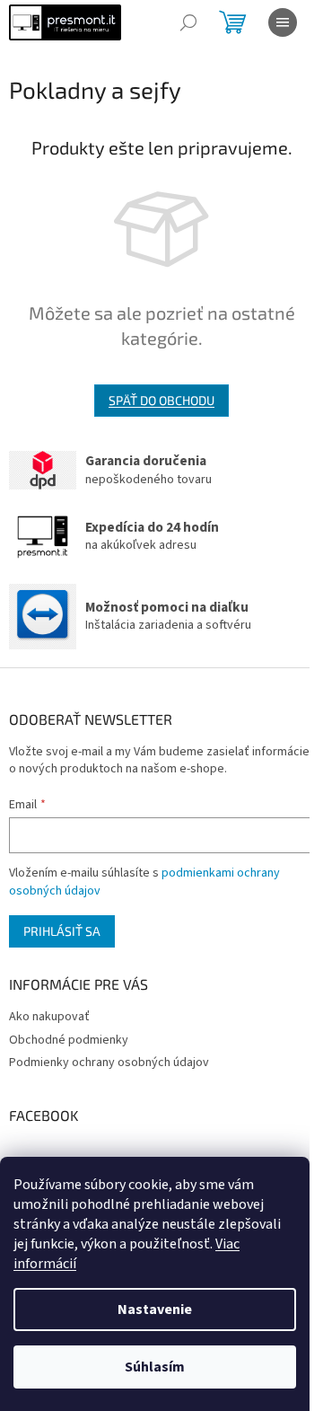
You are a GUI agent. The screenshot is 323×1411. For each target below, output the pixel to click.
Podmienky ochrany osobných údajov (109, 1062)
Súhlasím (155, 1367)
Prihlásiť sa (61, 931)
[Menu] (283, 22)
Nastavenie (155, 1309)
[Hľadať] (188, 22)
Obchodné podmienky (68, 1040)
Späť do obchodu (161, 400)
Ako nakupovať (49, 1017)
